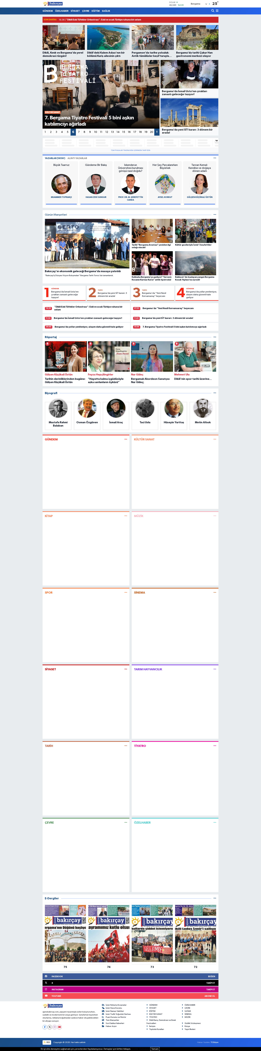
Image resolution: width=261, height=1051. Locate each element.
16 (129, 132)
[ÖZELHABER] (215, 822)
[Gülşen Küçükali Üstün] (199, 184)
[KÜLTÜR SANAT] (215, 439)
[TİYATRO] (215, 746)
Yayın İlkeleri (190, 1029)
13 (112, 132)
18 (140, 132)
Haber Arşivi (111, 1026)
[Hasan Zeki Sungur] (96, 184)
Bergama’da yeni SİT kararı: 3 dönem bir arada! (112, 294)
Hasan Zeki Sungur (96, 197)
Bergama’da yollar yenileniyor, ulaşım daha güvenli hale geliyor (201, 295)
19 (146, 132)
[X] (49, 1027)
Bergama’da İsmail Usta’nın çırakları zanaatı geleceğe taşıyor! (65, 295)
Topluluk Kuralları (156, 1029)
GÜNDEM (48, 11)
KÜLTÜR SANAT (144, 439)
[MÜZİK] (215, 516)
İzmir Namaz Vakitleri (115, 1011)
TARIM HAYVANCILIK (148, 669)
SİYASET (75, 11)
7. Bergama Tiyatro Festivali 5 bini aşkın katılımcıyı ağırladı (174, 327)
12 (106, 132)
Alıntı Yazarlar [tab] (77, 158)
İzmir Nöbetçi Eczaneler (116, 1005)
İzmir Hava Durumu (114, 1008)
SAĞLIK (106, 11)
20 (151, 132)
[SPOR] (126, 593)
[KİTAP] (126, 516)
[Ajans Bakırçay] (53, 4)
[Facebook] (45, 1027)
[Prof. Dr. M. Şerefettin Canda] (130, 184)
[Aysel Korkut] (165, 184)
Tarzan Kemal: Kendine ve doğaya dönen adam (199, 168)
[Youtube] (59, 1027)
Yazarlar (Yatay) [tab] (55, 158)
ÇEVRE (85, 11)
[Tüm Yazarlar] (215, 158)
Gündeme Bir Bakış (96, 165)
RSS (48, 1042)
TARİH (100, 290)
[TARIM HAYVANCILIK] (215, 669)
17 (134, 132)
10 (95, 132)
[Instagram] (54, 1027)
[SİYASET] (126, 669)
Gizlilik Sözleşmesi (193, 1023)
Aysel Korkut (165, 197)
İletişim (152, 1026)
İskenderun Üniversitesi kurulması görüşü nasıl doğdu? (130, 168)
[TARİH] (126, 746)
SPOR (48, 592)
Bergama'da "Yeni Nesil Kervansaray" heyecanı (154, 294)
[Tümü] (215, 337)
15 (123, 132)
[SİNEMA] (215, 593)
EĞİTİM (96, 11)
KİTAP (49, 516)
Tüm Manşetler (112, 1020)
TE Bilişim (214, 1042)
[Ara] (213, 11)
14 (117, 132)
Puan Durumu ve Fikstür (116, 1017)
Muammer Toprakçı (61, 197)
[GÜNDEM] (126, 439)
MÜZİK (138, 516)
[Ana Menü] (217, 11)
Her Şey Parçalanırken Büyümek (165, 166)
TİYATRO (140, 745)
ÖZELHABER (61, 11)
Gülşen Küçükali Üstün (199, 197)
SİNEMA (139, 592)
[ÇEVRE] (126, 822)
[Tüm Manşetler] (215, 215)
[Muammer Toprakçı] (61, 184)
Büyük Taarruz (61, 165)
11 (101, 132)
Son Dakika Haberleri (115, 1023)
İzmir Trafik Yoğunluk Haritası (118, 1014)
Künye (187, 1026)
